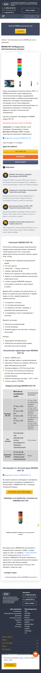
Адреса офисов (7, 637)
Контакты (18, 626)
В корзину (20, 157)
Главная (3, 40)
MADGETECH (29, 620)
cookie (21, 658)
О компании (17, 611)
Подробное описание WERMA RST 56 (17, 138)
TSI (25, 633)
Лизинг (19, 622)
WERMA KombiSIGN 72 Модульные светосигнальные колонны (20, 533)
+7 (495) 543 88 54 (9, 8)
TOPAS (26, 629)
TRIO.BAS (27, 631)
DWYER (27, 615)
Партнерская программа (12, 613)
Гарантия (18, 620)
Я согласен (10, 665)
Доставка (18, 615)
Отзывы (18, 624)
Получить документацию (19, 492)
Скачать (20, 31)
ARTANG (27, 613)
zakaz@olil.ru (9, 12)
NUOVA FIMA (28, 624)
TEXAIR (27, 626)
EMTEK (27, 618)
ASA (25, 611)
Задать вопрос (30, 10)
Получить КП (20, 151)
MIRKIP (27, 622)
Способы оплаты (15, 618)
